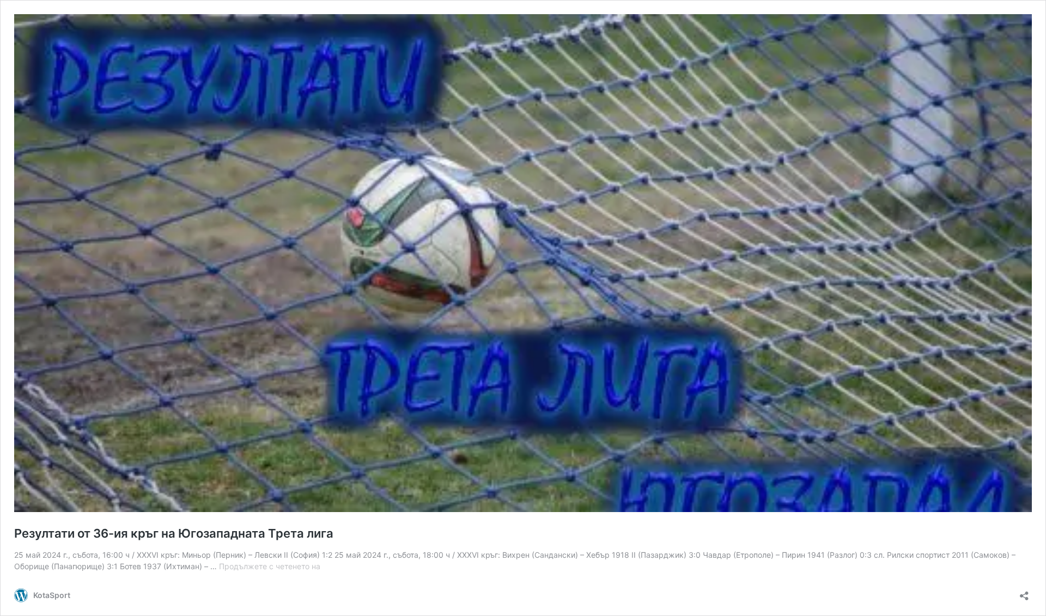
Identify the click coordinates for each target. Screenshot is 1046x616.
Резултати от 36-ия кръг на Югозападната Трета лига (173, 533)
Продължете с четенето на (269, 566)
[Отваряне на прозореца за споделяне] (1024, 592)
